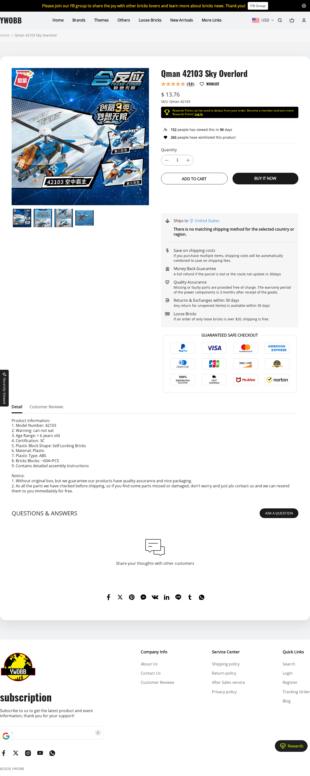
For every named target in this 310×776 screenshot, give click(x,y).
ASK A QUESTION (279, 513)
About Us (149, 664)
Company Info (154, 652)
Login (288, 673)
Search (289, 664)
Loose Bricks (150, 20)
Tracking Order (296, 691)
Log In (199, 114)
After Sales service (228, 682)
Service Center (226, 652)
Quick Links (293, 652)
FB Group (257, 6)
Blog (287, 701)
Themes (101, 20)
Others (123, 20)
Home (58, 20)
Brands (78, 20)
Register (290, 682)
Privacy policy (224, 691)
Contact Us (151, 673)
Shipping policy (226, 664)
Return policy (224, 673)
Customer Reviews (157, 682)
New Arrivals (181, 20)
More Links (212, 20)
